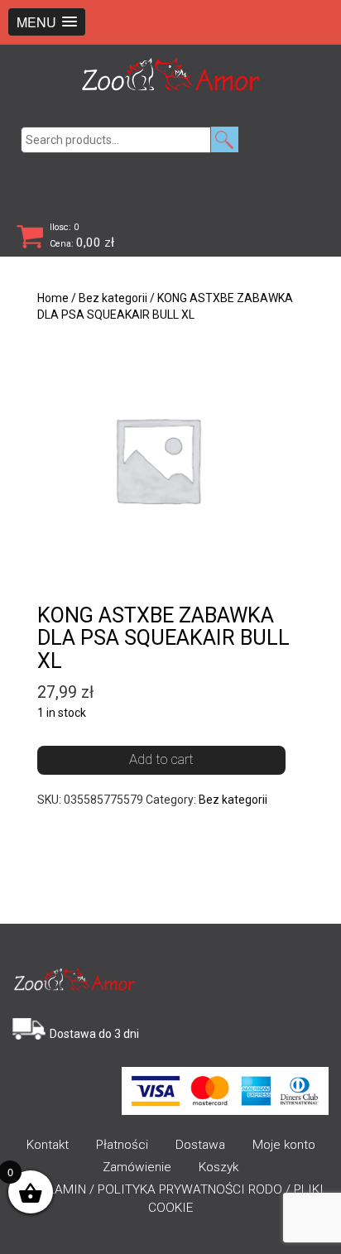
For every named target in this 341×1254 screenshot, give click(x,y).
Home (53, 298)
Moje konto (283, 1144)
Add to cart (161, 759)
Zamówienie (137, 1167)
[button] (46, 22)
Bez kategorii (113, 298)
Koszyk (218, 1167)
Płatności (122, 1144)
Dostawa (200, 1144)
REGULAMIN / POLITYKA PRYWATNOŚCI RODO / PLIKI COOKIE (170, 1198)
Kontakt (47, 1144)
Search (224, 139)
